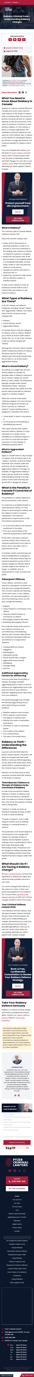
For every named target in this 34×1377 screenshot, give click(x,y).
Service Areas (17, 1207)
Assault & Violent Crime (14, 48)
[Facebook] (23, 92)
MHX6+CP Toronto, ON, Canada (16, 1341)
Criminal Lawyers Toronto (16, 85)
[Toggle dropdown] (19, 2)
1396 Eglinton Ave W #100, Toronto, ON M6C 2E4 (17, 1333)
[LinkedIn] (19, 92)
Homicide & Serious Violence (17, 1251)
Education (17, 1221)
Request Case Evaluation (17, 1142)
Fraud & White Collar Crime (17, 1269)
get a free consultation (18, 219)
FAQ (17, 1210)
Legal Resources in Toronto (17, 1217)
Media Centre (17, 1224)
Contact (17, 1231)
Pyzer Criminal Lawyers (13, 874)
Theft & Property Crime (17, 1262)
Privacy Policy (17, 1228)
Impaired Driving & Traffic (17, 1255)
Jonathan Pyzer (15, 80)
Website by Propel (22, 1370)
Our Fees (17, 1203)
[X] (26, 92)
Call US (18, 212)
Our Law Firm (17, 1200)
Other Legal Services (17, 1283)
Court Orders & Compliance (17, 1272)
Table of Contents (6, 1375)
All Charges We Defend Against (17, 1241)
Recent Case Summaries (17, 1214)
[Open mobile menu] (31, 9)
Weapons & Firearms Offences (17, 1265)
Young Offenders (17, 1279)
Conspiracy (17, 1276)
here (26, 927)
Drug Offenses (17, 1258)
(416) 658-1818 (10, 1338)
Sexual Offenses (17, 1248)
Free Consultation (18, 1189)
